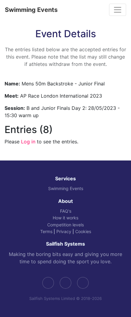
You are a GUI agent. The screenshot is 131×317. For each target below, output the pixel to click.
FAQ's (65, 211)
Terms (46, 231)
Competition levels (65, 224)
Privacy (63, 231)
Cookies (83, 231)
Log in (28, 142)
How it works (65, 217)
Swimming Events (31, 9)
